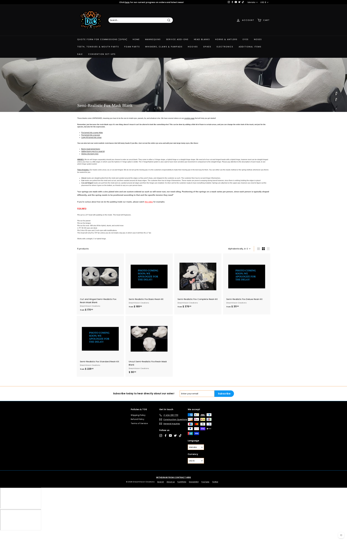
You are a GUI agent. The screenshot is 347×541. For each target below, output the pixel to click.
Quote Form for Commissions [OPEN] (102, 39)
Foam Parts (132, 46)
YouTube (205, 482)
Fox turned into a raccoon (90, 135)
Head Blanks (202, 39)
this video (149, 202)
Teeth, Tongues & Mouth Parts (98, 46)
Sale (80, 54)
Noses (258, 39)
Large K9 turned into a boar (91, 137)
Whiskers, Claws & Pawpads (163, 46)
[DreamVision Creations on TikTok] (180, 435)
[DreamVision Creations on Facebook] (165, 435)
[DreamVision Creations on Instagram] (160, 435)
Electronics (225, 46)
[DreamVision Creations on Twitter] (175, 435)
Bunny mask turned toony (90, 149)
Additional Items (250, 46)
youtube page (189, 118)
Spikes (207, 46)
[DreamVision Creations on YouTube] (170, 435)
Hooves (193, 46)
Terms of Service (139, 423)
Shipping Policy (138, 415)
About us (171, 482)
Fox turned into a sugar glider (92, 133)
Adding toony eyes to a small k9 (93, 151)
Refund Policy (137, 419)
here (127, 2)
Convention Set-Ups (101, 54)
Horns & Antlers (226, 39)
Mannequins (153, 39)
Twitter (215, 482)
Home (136, 39)
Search (160, 482)
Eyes (245, 39)
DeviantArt (194, 482)
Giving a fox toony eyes (89, 154)
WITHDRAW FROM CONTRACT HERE (173, 477)
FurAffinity (181, 482)
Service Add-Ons (177, 39)
